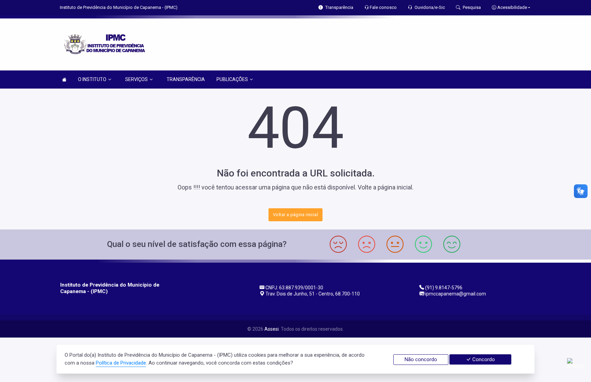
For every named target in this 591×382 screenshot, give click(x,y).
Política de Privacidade (121, 363)
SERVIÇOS (136, 79)
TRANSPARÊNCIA (186, 79)
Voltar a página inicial (295, 214)
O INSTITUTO (92, 79)
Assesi (271, 329)
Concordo (483, 359)
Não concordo (421, 359)
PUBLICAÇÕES (232, 79)
